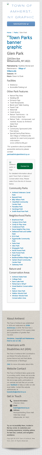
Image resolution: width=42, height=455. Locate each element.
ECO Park (15, 236)
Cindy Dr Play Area (19, 224)
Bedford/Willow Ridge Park (22, 257)
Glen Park (15, 246)
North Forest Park (18, 250)
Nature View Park (18, 291)
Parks (16, 32)
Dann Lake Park (18, 281)
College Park (16, 279)
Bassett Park (17, 197)
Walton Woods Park (19, 293)
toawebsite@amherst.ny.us (16, 392)
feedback (14, 385)
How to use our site (14, 341)
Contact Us (25, 166)
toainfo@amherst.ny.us (21, 408)
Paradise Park (17, 207)
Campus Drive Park (19, 222)
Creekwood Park (18, 227)
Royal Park (16, 255)
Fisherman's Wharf (19, 284)
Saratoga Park (17, 209)
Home (9, 32)
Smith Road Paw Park (20, 211)
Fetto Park (16, 243)
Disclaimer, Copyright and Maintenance (20, 338)
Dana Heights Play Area (21, 229)
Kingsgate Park (17, 248)
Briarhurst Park (17, 220)
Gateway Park (17, 265)
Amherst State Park (19, 277)
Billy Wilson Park (18, 199)
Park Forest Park (18, 253)
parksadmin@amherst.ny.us (18, 154)
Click (8, 364)
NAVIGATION (20, 23)
